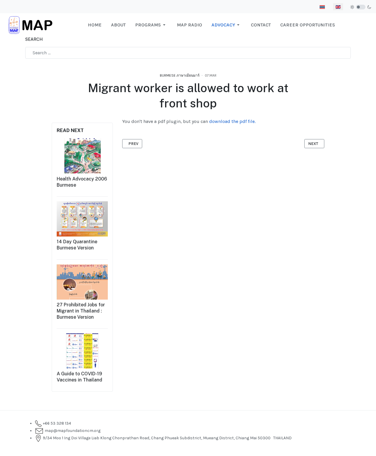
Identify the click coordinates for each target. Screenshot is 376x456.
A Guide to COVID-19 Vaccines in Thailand (79, 377)
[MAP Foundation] (30, 24)
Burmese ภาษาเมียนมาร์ (179, 75)
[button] (151, 25)
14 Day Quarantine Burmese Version (77, 245)
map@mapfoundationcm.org (71, 430)
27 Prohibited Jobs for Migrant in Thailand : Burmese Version (81, 311)
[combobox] (188, 53)
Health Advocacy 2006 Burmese (82, 182)
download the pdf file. (232, 121)
